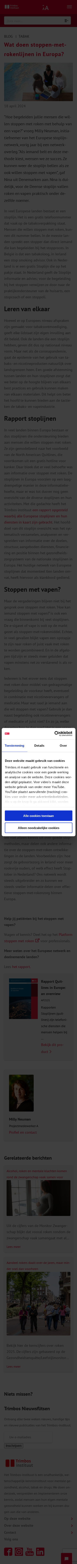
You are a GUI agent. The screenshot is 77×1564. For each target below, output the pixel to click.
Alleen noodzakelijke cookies (38, 827)
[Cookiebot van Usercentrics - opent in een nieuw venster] (54, 733)
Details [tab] (39, 745)
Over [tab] (63, 745)
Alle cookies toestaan (38, 816)
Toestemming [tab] (14, 745)
